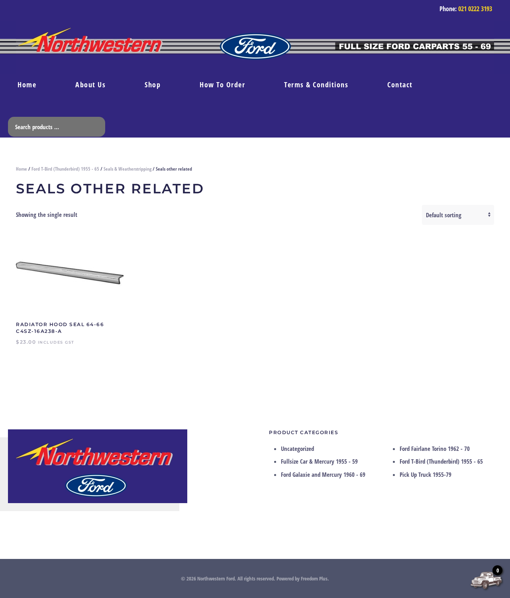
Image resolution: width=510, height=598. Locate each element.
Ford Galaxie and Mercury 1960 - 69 (323, 474)
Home (27, 84)
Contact (400, 84)
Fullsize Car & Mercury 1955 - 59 (319, 461)
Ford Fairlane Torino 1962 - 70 (435, 448)
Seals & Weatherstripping (127, 168)
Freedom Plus (314, 578)
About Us (90, 84)
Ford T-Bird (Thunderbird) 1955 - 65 (65, 168)
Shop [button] (153, 84)
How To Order (222, 84)
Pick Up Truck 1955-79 (425, 474)
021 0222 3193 (475, 8)
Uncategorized (297, 448)
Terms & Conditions (316, 84)
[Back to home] (255, 48)
